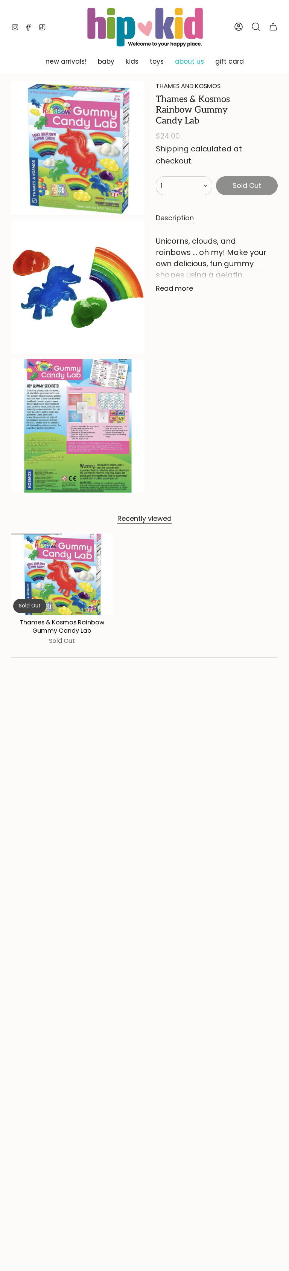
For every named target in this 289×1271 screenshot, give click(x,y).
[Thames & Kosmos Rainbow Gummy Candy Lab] (62, 574)
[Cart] (273, 26)
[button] (66, 62)
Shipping (172, 148)
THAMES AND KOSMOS (188, 86)
